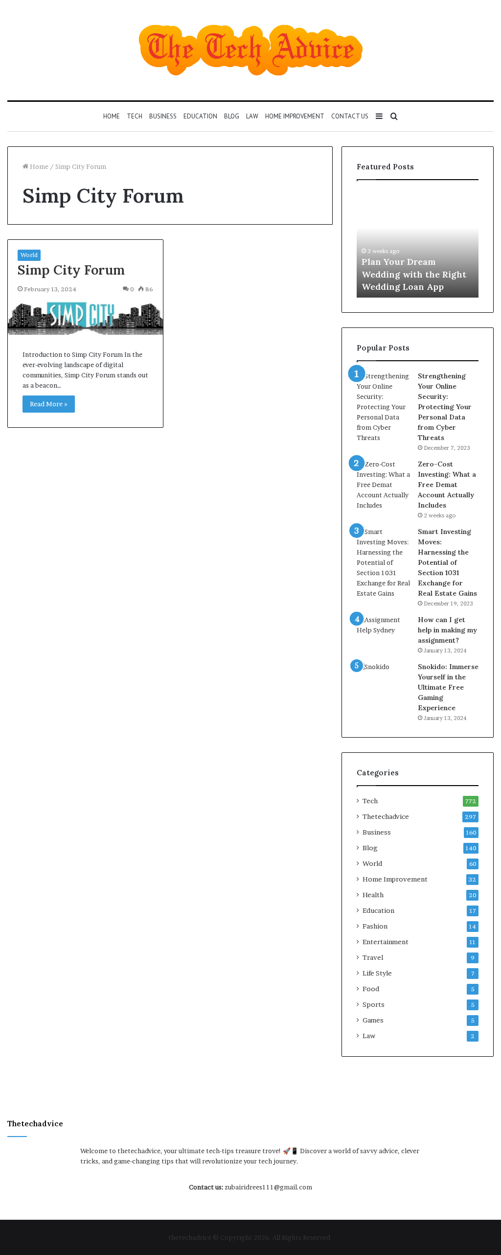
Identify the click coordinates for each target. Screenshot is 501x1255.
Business (163, 116)
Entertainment (386, 942)
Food (371, 989)
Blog (231, 116)
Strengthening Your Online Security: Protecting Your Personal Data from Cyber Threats (445, 407)
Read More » (49, 404)
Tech (134, 116)
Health (373, 895)
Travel (373, 957)
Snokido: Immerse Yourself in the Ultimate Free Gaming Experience (448, 687)
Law (252, 116)
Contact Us (349, 116)
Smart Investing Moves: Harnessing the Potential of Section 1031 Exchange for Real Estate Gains (447, 562)
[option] (418, 244)
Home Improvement (294, 116)
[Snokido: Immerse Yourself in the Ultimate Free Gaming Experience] (383, 680)
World (29, 254)
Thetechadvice (386, 816)
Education (200, 116)
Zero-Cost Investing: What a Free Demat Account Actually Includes (447, 485)
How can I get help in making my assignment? (447, 630)
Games (373, 1020)
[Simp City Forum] (85, 316)
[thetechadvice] (250, 50)
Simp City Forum (71, 269)
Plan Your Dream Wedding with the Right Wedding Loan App (414, 274)
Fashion (375, 926)
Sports (374, 1004)
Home (111, 116)
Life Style (377, 973)
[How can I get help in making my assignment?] (383, 633)
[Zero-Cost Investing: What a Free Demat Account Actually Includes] (383, 485)
